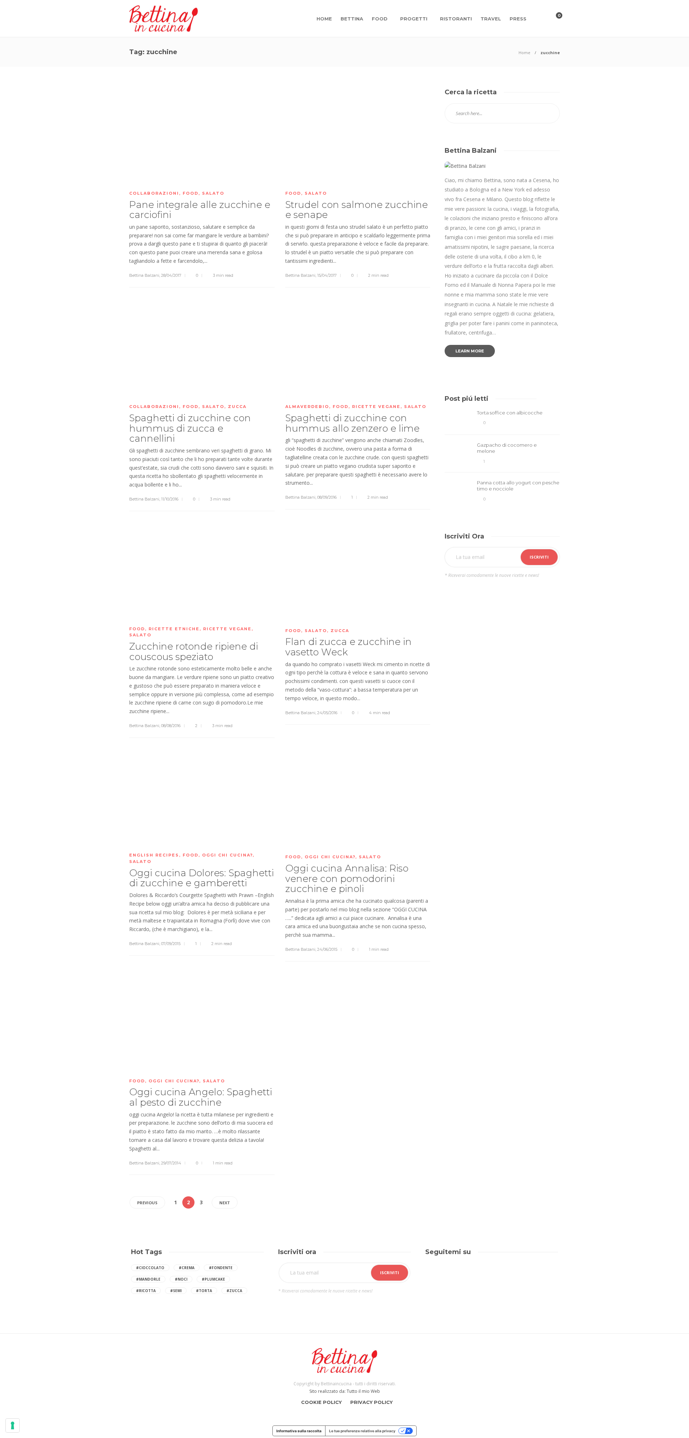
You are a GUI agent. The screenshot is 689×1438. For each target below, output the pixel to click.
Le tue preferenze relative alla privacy (362, 1431)
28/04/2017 (171, 275)
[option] (502, 457)
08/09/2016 (327, 497)
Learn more (469, 350)
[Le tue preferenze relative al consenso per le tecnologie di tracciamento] (12, 1425)
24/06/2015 (327, 949)
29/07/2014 (171, 1163)
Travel (491, 19)
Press (518, 19)
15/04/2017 (327, 275)
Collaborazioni (154, 193)
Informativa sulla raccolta (299, 1431)
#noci (181, 1279)
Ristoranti (456, 19)
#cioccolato (150, 1267)
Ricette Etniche (174, 628)
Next (224, 1202)
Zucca (237, 406)
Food (380, 19)
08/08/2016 (171, 725)
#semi (176, 1290)
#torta (204, 1290)
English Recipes (154, 855)
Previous (147, 1202)
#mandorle (148, 1279)
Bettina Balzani (144, 275)
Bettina (352, 19)
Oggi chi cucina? (227, 855)
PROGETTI (413, 19)
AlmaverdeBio (307, 406)
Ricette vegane (376, 406)
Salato (213, 193)
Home (324, 19)
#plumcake (213, 1279)
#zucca (234, 1290)
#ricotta (146, 1290)
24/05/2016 (327, 712)
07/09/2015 (171, 943)
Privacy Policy (371, 1402)
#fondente (221, 1267)
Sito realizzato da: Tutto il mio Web (344, 1391)
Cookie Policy (321, 1402)
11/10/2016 (169, 499)
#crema (186, 1267)
